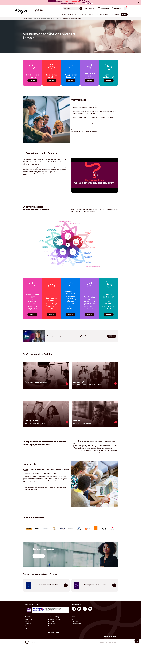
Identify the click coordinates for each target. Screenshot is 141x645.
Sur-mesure (28, 623)
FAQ (72, 619)
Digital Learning (28, 628)
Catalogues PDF (75, 625)
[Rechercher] (80, 8)
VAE (26, 630)
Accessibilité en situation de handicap (57, 630)
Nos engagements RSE (53, 632)
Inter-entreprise (28, 619)
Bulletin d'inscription (76, 623)
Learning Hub (98, 619)
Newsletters (51, 621)
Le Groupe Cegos (52, 628)
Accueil (31, 18)
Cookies (114, 642)
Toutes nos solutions (38, 18)
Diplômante (28, 625)
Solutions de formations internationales (53, 18)
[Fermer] (138, 2)
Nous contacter (74, 621)
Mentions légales (100, 642)
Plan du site (108, 642)
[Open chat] (136, 640)
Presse (49, 625)
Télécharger (112, 336)
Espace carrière (51, 623)
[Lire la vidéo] (94, 175)
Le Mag (96, 616)
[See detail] (67, 383)
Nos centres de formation (54, 619)
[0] (125, 8)
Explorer (32, 80)
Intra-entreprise (28, 621)
